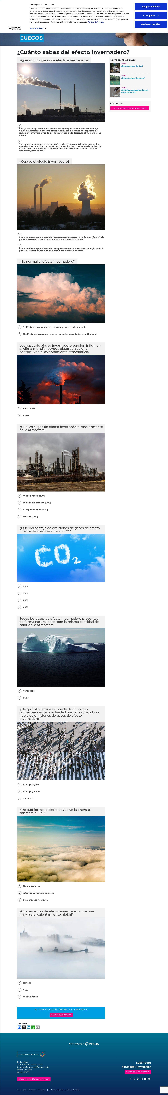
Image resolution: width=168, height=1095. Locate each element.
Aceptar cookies (151, 6)
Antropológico (31, 785)
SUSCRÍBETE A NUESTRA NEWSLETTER (129, 108)
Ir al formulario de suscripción (137, 1072)
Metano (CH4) (30, 517)
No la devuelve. (31, 886)
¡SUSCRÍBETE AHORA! (61, 1015)
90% (25, 586)
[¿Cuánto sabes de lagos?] (115, 79)
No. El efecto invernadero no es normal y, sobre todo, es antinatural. (60, 334)
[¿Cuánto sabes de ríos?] (115, 67)
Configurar (149, 15)
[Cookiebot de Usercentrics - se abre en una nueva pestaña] (15, 28)
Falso (26, 415)
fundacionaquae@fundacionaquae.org (34, 1079)
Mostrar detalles (36, 28)
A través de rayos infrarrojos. (39, 893)
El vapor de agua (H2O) (35, 510)
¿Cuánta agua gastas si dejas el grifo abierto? (134, 91)
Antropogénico (31, 791)
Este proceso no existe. (35, 900)
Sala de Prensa (73, 1090)
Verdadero (29, 409)
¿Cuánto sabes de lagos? (133, 78)
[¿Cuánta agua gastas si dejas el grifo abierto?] (115, 91)
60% (25, 607)
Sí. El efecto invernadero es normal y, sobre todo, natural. (54, 327)
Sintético (28, 798)
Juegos (123, 63)
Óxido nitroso (30, 997)
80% (25, 600)
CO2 (25, 990)
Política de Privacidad (37, 1090)
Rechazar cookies (150, 24)
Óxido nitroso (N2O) (34, 496)
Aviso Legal (21, 1090)
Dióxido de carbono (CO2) (37, 503)
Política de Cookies (96, 22)
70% (25, 593)
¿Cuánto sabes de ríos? (132, 66)
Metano (27, 983)
